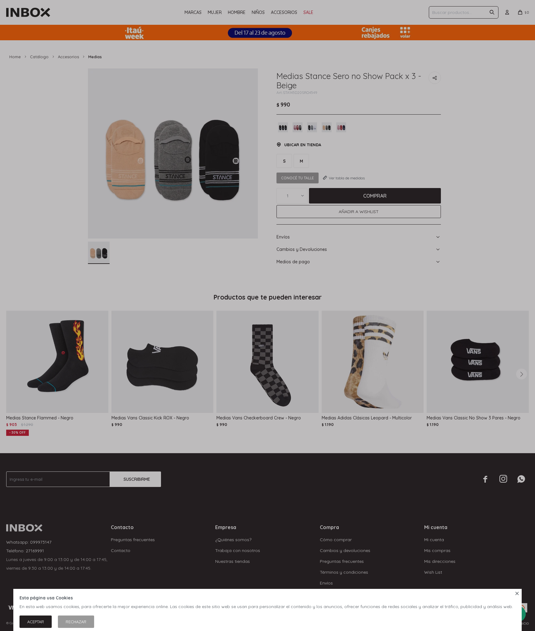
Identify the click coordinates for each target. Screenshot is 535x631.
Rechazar (76, 621)
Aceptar (35, 621)
